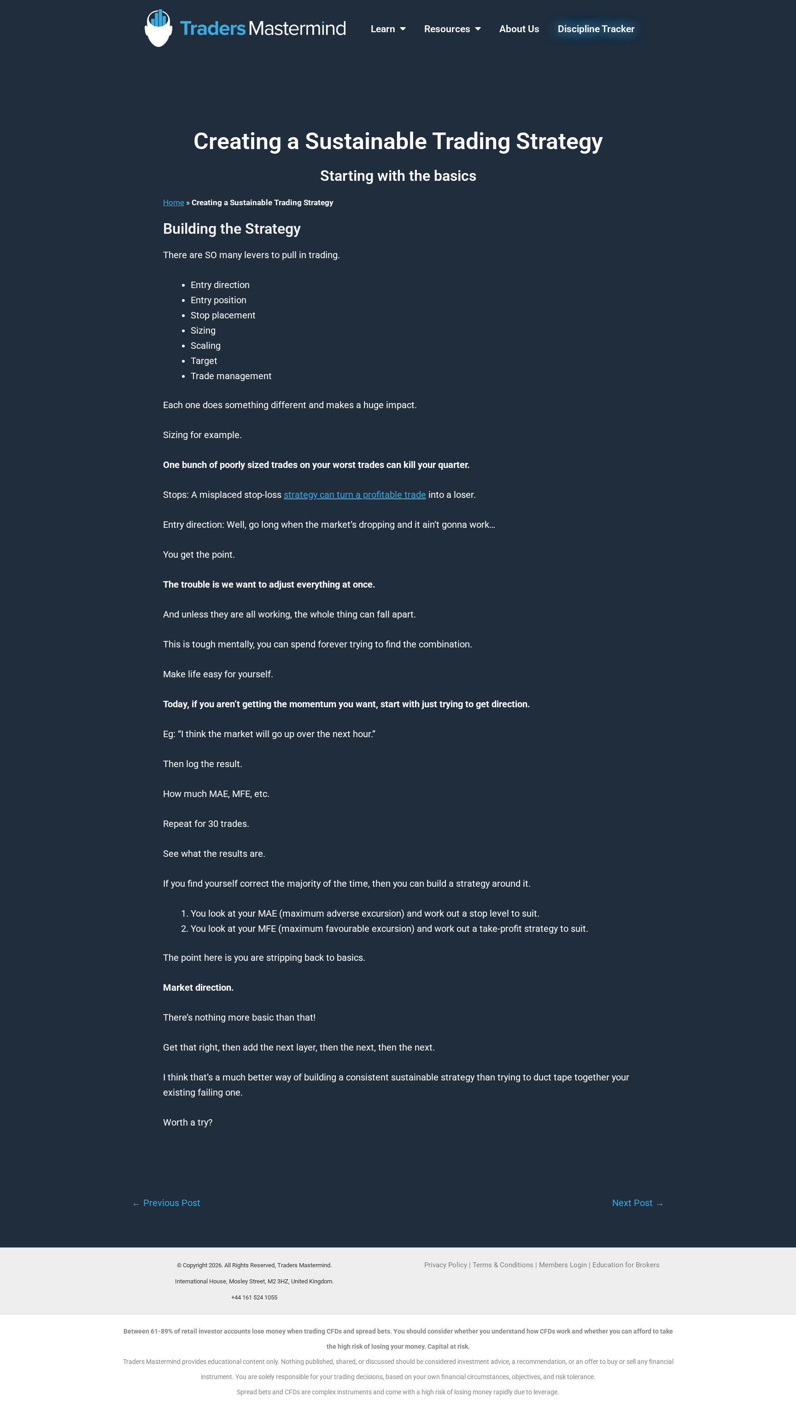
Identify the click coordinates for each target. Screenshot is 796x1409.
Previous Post (166, 1202)
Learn (383, 29)
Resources (447, 29)
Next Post (638, 1202)
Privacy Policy (445, 1265)
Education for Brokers (626, 1265)
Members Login (564, 1265)
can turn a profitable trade (371, 494)
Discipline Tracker (596, 29)
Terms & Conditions (503, 1265)
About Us (519, 29)
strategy (300, 494)
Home (173, 202)
